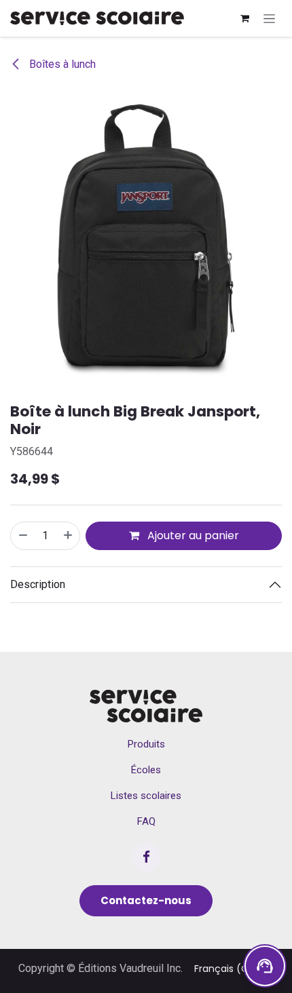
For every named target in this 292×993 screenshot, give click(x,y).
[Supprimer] (22, 535)
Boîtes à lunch (61, 64)
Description (37, 584)
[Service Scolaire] (146, 706)
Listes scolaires (146, 796)
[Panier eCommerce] (244, 18)
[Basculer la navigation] (269, 18)
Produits (146, 744)
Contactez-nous (146, 900)
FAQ (146, 821)
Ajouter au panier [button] (192, 535)
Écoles (146, 770)
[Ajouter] (68, 535)
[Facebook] (146, 857)
